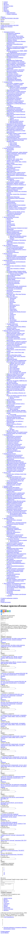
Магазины (6, 4)
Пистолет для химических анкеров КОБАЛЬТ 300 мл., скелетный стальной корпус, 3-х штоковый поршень (13, 683)
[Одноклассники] (3, 611)
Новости (6, 905)
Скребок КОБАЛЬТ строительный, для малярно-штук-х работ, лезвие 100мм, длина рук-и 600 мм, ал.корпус (13, 725)
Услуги (5, 902)
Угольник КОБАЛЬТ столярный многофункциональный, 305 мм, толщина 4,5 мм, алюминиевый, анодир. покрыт (13, 824)
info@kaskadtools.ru (9, 917)
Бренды (5, 3)
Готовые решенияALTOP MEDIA (5, 932)
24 (4, 872)
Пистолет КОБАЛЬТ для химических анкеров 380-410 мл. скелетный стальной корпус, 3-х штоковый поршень (14, 786)
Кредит (5, 8)
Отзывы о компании (12, 14)
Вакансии (6, 10)
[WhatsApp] (8, 611)
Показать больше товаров (7, 864)
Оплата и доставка (8, 6)
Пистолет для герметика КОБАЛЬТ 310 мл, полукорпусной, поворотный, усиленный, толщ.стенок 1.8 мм (12, 704)
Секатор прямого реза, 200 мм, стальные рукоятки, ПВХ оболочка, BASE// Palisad (13, 662)
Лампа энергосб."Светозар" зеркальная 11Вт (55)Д (13, 840)
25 (4, 874)
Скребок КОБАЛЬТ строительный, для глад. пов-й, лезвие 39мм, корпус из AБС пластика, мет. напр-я (14, 765)
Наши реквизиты (11, 12)
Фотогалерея (7, 907)
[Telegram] (10, 611)
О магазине (6, 11)
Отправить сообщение (6, 892)
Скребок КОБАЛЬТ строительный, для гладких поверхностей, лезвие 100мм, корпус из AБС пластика (13, 745)
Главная (6, 1)
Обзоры (6, 906)
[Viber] (6, 611)
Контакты (6, 7)
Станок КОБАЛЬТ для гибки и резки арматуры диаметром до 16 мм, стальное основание (13, 645)
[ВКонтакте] (1, 611)
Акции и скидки (8, 898)
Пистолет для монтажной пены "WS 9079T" (12, 854)
